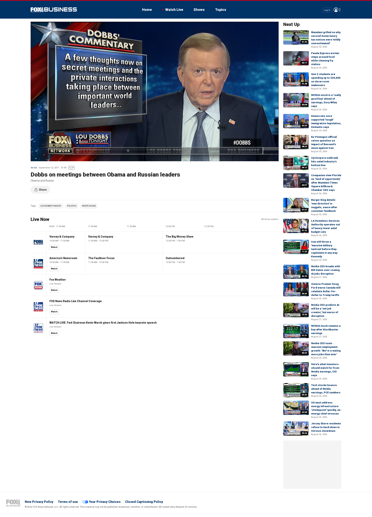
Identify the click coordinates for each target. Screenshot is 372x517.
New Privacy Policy (39, 502)
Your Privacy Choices (105, 502)
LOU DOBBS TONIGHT (50, 206)
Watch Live (174, 10)
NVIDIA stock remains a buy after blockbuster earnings (326, 329)
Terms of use (68, 502)
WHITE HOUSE (89, 206)
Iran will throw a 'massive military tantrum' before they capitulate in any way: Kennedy (324, 249)
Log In (327, 10)
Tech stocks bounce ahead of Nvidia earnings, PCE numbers (325, 389)
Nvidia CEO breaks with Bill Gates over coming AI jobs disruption (325, 270)
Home (147, 10)
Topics (220, 10)
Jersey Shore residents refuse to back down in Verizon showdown (326, 427)
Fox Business (54, 9)
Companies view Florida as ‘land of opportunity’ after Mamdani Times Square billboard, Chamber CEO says (326, 182)
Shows (199, 10)
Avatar (336, 9)
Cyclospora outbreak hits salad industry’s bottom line (324, 161)
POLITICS (71, 206)
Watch (54, 247)
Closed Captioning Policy (144, 502)
